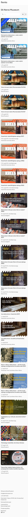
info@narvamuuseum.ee (7, 493)
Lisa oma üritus (4, 504)
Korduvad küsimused (6, 502)
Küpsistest (3, 510)
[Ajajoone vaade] (25, 14)
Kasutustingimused (5, 506)
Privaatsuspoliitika (5, 508)
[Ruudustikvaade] (23, 14)
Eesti (3, 512)
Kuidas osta (3, 499)
